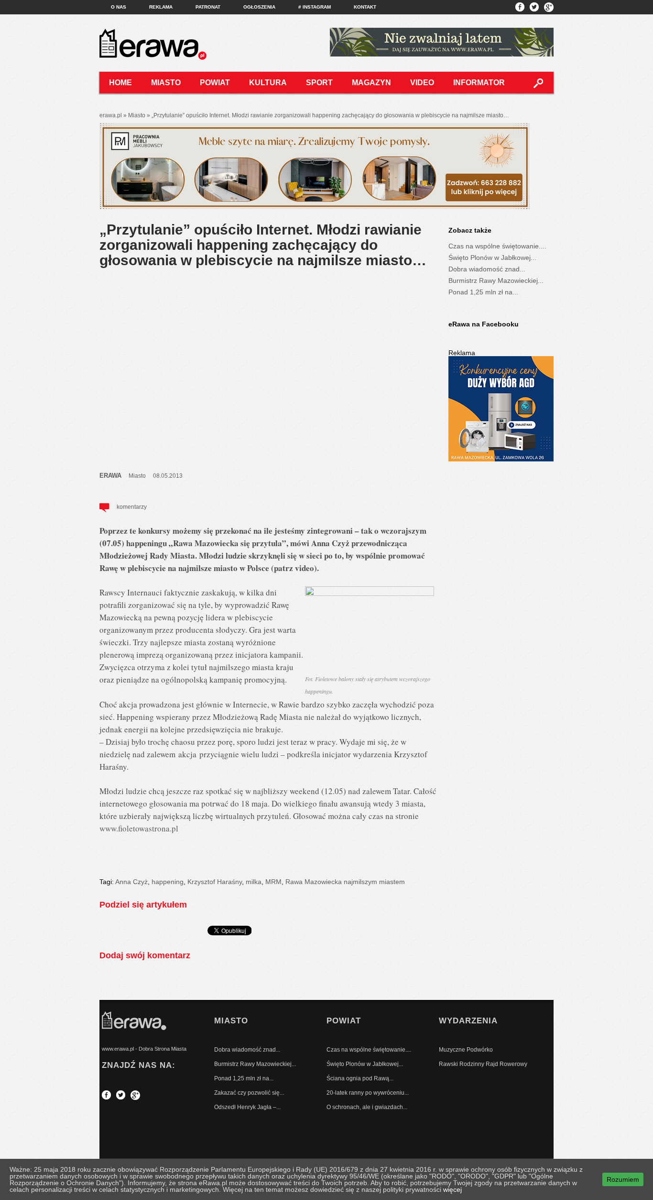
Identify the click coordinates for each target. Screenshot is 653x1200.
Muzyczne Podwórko (466, 1049)
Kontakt (365, 7)
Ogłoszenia (259, 7)
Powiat (215, 83)
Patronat (208, 7)
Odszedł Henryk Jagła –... (247, 1107)
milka (253, 882)
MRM (273, 882)
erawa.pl (110, 115)
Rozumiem (623, 1179)
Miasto (166, 83)
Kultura (268, 83)
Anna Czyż (131, 882)
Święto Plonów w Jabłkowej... (492, 257)
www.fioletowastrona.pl (138, 828)
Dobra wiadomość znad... (486, 269)
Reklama (161, 7)
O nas (118, 7)
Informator (479, 83)
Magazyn (371, 83)
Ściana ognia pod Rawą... (359, 1078)
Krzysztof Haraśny (214, 882)
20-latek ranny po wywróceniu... (367, 1092)
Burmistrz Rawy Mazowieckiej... (496, 280)
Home (120, 83)
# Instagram (314, 7)
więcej (452, 1189)
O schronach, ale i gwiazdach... (366, 1107)
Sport (319, 83)
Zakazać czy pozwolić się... (249, 1092)
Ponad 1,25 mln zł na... (483, 292)
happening (168, 882)
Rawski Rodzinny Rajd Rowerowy (483, 1064)
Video (422, 83)
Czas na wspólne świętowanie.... (497, 246)
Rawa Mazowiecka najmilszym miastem (345, 882)
